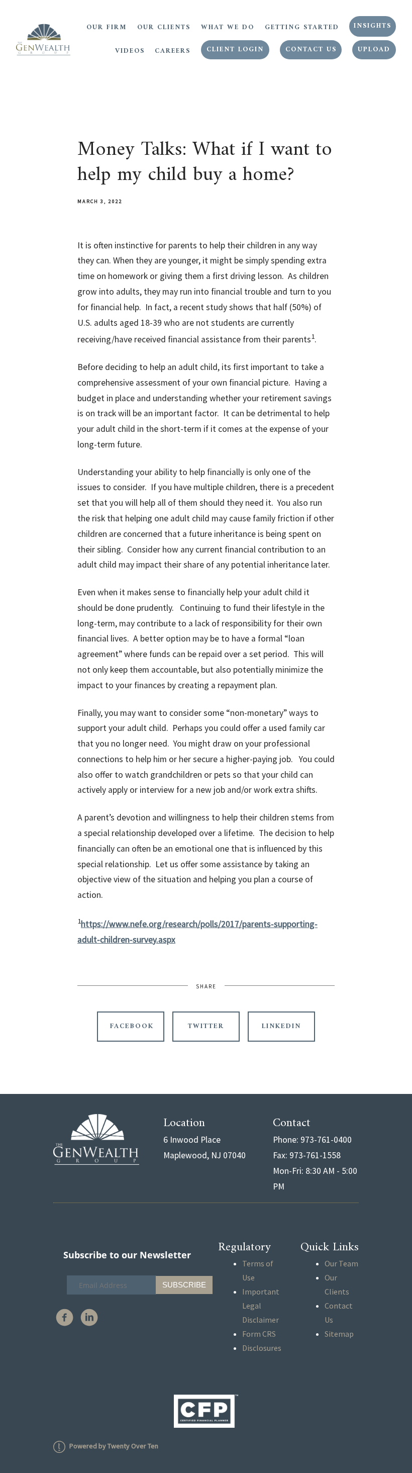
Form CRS (259, 1334)
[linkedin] (89, 1317)
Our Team (341, 1263)
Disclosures (261, 1348)
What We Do (227, 28)
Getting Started (302, 28)
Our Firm (106, 28)
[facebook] (64, 1317)
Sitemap (339, 1334)
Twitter (206, 1027)
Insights (372, 26)
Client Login (235, 50)
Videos (130, 51)
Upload (374, 50)
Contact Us (311, 50)
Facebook (132, 1027)
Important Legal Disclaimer (260, 1305)
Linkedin (281, 1027)
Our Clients (163, 28)
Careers (172, 51)
